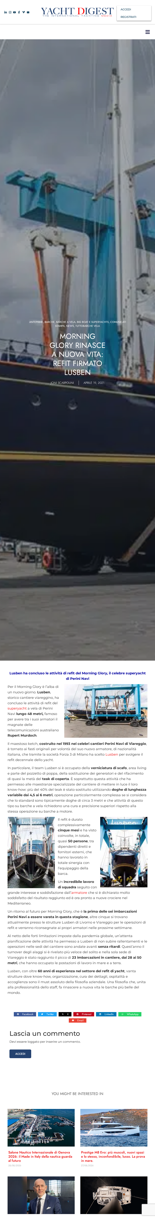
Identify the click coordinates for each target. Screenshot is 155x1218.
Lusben (111, 754)
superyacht (17, 708)
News (70, 326)
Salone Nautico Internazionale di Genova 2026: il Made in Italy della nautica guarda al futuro (40, 1156)
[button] (147, 32)
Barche (50, 322)
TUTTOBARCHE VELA (87, 326)
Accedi (20, 1053)
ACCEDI (126, 9)
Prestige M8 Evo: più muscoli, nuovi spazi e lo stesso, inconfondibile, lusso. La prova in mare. (113, 1156)
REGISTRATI (128, 17)
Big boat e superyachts (93, 322)
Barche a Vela (65, 322)
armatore (79, 893)
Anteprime (36, 322)
